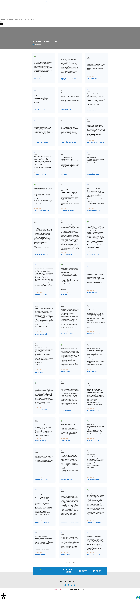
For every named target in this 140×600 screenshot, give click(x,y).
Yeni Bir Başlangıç (18, 19)
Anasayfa (3, 19)
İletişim (79, 581)
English (33, 19)
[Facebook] (65, 585)
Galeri (74, 581)
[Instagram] (68, 585)
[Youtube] (72, 585)
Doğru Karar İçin (63, 581)
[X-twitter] (75, 585)
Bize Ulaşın (27, 19)
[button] (1, 22)
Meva (33, 44)
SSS (70, 581)
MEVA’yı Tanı (10, 19)
